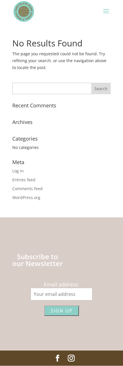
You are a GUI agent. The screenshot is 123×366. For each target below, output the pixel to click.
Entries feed (23, 179)
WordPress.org (26, 197)
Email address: (61, 284)
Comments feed (27, 188)
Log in (18, 171)
